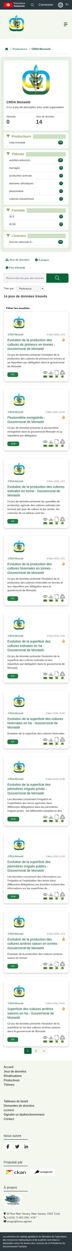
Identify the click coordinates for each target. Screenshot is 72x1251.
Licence (9, 1110)
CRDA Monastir (41, 48)
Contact (9, 1119)
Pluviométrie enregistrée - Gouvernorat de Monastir (26, 420)
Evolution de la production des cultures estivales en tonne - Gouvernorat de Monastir (35, 491)
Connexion (46, 4)
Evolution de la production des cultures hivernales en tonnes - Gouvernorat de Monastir (30, 568)
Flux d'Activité (16, 267)
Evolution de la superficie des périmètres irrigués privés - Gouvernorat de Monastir (29, 789)
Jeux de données (18, 259)
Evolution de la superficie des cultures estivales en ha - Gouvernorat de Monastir (29, 646)
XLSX (13, 444)
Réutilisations (13, 1075)
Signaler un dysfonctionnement (24, 1114)
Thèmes (9, 1084)
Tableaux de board (16, 1101)
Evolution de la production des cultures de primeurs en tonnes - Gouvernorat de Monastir (31, 344)
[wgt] (42, 1172)
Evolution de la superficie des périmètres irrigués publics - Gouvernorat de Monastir (29, 866)
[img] (19, 322)
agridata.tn (33, 1236)
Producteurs (20, 48)
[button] (32, 4)
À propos (43, 259)
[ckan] (16, 1172)
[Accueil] (6, 48)
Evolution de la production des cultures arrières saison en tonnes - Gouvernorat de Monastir (33, 944)
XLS (12, 374)
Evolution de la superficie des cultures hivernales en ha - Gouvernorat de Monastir (35, 723)
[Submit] (57, 278)
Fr (67, 4)
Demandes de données (19, 1105)
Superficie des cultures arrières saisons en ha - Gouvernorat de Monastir (30, 1013)
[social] (8, 1146)
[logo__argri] (16, 23)
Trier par (9, 288)
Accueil (8, 1067)
